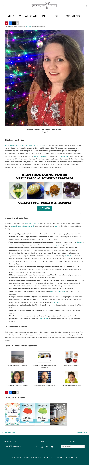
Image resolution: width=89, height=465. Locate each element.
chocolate (80, 242)
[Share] (10, 23)
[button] (86, 6)
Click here (28, 26)
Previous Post (8, 433)
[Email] (17, 23)
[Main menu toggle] (4, 6)
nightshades (59, 245)
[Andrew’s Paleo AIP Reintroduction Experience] (44, 377)
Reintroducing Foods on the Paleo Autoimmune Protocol (24, 145)
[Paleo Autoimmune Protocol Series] (17, 357)
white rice (12, 245)
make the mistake (40, 156)
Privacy (60, 458)
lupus (56, 226)
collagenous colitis (28, 226)
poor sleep (61, 291)
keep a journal (43, 319)
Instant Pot (68, 256)
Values (50, 458)
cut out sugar (55, 302)
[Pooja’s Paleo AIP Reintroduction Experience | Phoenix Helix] (17, 377)
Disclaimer (71, 458)
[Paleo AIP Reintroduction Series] (71, 357)
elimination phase (64, 156)
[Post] (14, 23)
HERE (10, 446)
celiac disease (16, 226)
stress (52, 291)
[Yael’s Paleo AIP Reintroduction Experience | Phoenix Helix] (71, 377)
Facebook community (32, 223)
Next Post (82, 433)
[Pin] (6, 23)
